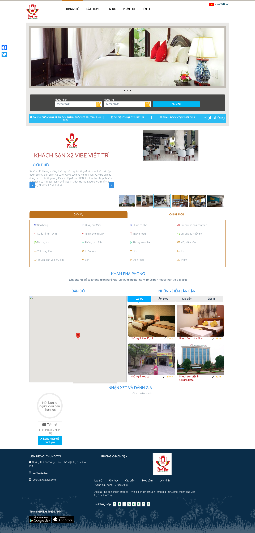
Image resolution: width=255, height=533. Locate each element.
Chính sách (176, 214)
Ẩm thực (163, 298)
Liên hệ (146, 9)
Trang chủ (72, 9)
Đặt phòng (93, 9)
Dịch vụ (78, 214)
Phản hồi (129, 9)
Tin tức (111, 9)
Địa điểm (187, 298)
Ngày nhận (61, 99)
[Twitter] (4, 54)
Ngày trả (109, 99)
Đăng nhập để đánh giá (50, 440)
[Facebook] (4, 47)
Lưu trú (139, 298)
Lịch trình (165, 480)
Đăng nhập (223, 4)
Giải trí (211, 298)
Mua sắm (147, 480)
